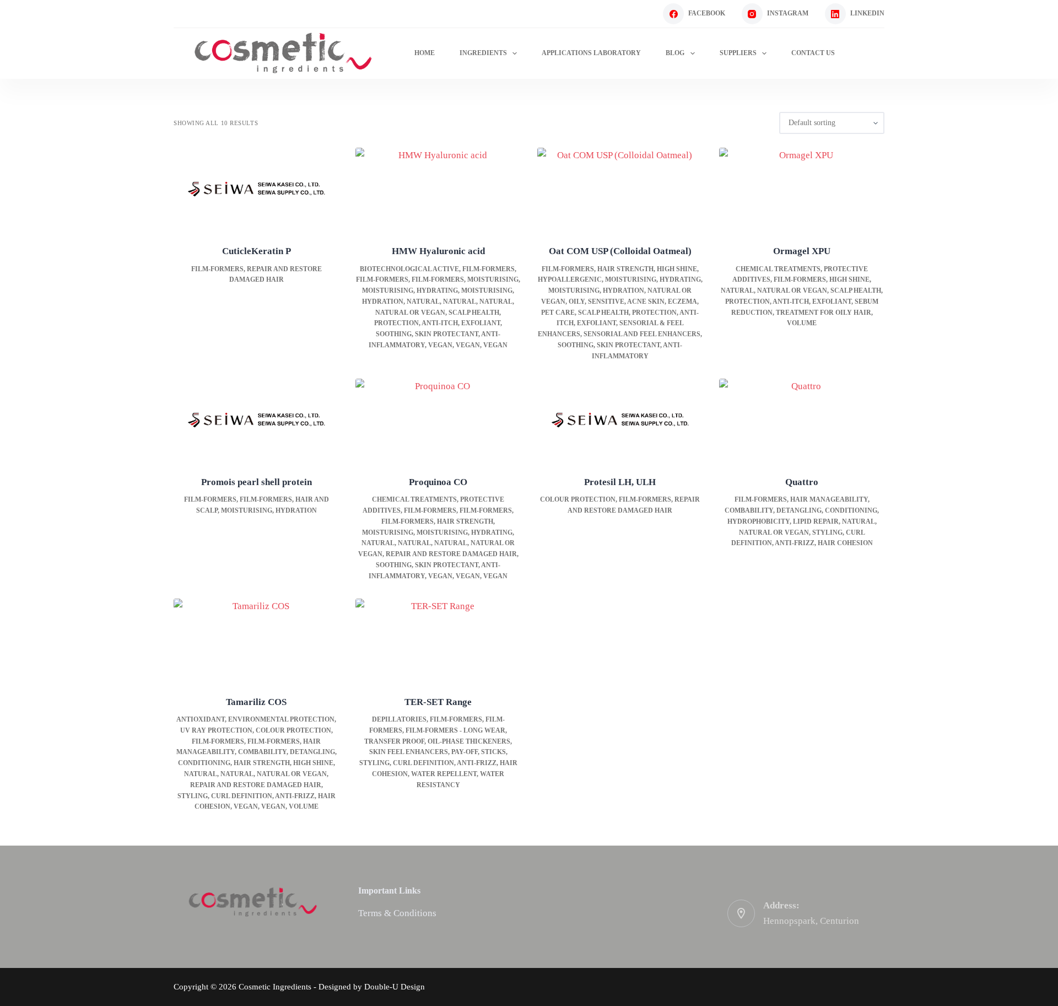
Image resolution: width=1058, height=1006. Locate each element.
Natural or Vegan (410, 312)
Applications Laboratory (591, 53)
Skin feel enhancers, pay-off (423, 752)
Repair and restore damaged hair (451, 554)
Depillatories (399, 719)
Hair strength (625, 269)
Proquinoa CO (438, 482)
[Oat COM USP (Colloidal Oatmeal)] (620, 189)
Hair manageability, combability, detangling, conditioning (256, 752)
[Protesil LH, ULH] (620, 420)
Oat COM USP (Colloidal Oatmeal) (620, 251)
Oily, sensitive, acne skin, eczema (633, 301)
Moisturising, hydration (596, 290)
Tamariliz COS (256, 702)
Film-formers (217, 269)
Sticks (493, 752)
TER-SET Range (438, 702)
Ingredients (483, 53)
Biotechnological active (409, 269)
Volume (802, 323)
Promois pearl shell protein (256, 482)
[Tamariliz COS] (256, 640)
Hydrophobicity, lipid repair (783, 521)
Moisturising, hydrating (410, 290)
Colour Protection (578, 499)
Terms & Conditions (397, 913)
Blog (675, 53)
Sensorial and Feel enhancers (642, 334)
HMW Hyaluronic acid (438, 251)
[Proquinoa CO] (438, 420)
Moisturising (493, 279)
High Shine (677, 269)
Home (424, 53)
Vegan (440, 345)
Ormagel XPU (801, 251)
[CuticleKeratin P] (256, 189)
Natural (423, 301)
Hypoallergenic (570, 279)
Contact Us (813, 53)
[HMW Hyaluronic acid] (438, 189)
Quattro (801, 482)
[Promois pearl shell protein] (256, 420)
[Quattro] (801, 420)
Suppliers (738, 53)
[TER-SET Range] (438, 640)
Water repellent (444, 774)
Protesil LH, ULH (620, 482)
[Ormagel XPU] (801, 189)
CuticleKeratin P (256, 251)
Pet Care (558, 312)
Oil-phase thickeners (469, 741)
